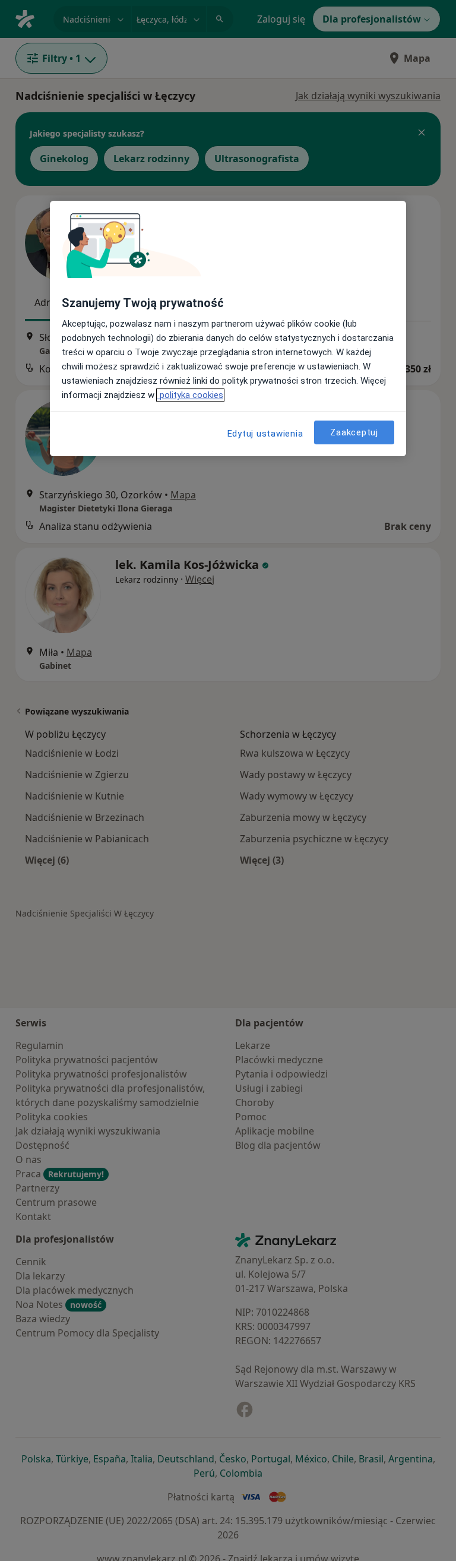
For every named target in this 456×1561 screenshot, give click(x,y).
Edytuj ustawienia (265, 433)
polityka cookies (190, 395)
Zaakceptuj (354, 432)
